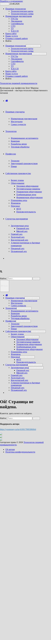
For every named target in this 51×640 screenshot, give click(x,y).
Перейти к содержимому (11, 1)
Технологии (11, 131)
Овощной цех (22, 228)
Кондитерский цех (19, 240)
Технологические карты (22, 11)
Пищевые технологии (15, 9)
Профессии (10, 154)
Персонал (15, 206)
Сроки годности (18, 124)
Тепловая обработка (20, 147)
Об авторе (10, 449)
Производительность (26, 212)
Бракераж (15, 141)
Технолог (15, 161)
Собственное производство (18, 173)
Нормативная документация (18, 16)
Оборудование (17, 183)
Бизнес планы (17, 180)
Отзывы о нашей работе (16, 38)
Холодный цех (17, 237)
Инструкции (17, 121)
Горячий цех (16, 234)
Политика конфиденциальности (20, 452)
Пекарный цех (17, 248)
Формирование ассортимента (24, 138)
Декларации (16, 21)
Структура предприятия (16, 219)
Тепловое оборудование (27, 186)
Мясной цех (21, 231)
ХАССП (15, 31)
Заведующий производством (24, 163)
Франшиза (16, 203)
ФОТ (18, 209)
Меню (5, 286)
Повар (14, 166)
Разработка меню (19, 144)
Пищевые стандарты (15, 112)
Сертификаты (17, 23)
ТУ (12, 28)
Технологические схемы (22, 14)
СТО (13, 26)
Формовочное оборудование (29, 197)
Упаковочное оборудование (29, 192)
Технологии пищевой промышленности (18, 83)
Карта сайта (10, 33)
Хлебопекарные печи (26, 194)
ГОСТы (14, 18)
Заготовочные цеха (20, 225)
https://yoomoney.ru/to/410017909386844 (18, 429)
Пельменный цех (19, 251)
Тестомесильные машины (28, 189)
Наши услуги (11, 36)
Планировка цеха (19, 200)
